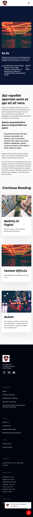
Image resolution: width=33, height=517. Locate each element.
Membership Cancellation (11, 433)
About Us (5, 422)
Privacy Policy (7, 447)
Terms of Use (6, 444)
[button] (28, 3)
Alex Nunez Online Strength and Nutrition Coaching (13, 406)
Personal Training (8, 395)
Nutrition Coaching (9, 402)
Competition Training (9, 398)
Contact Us (6, 426)
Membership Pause (9, 429)
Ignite (4, 391)
